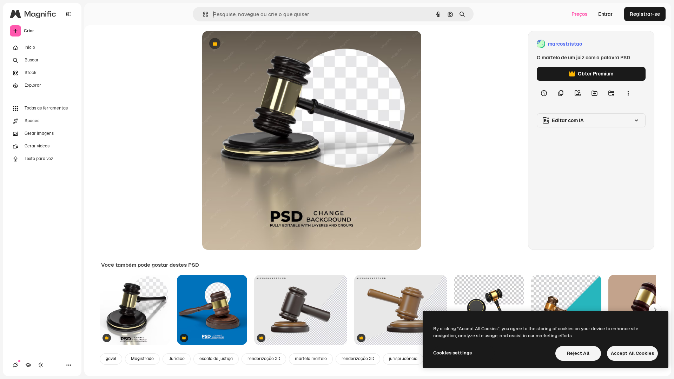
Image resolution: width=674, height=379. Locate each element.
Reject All (578, 353)
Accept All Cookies (632, 353)
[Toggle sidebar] (68, 14)
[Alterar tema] (40, 365)
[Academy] (28, 365)
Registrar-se (645, 14)
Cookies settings (452, 353)
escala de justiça (216, 358)
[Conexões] (15, 365)
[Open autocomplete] (202, 14)
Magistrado (142, 358)
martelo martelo (311, 358)
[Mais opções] (628, 93)
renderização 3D (263, 358)
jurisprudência (403, 358)
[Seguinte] (655, 310)
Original (247, 44)
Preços (579, 14)
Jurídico (176, 358)
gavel (111, 358)
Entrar (605, 14)
